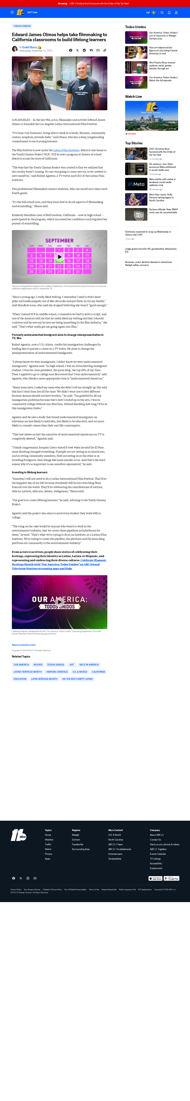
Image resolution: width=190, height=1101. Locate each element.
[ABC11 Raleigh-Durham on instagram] (28, 878)
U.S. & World (114, 835)
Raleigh (75, 835)
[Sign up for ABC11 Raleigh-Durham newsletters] (35, 878)
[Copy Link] (104, 50)
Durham (76, 840)
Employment (156, 868)
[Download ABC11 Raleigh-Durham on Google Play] (171, 878)
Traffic (48, 844)
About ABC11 (157, 835)
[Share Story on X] (77, 50)
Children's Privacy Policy (52, 889)
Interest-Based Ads (109, 889)
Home (48, 835)
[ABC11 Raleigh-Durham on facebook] (14, 878)
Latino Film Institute (66, 150)
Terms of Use (94, 889)
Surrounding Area (81, 849)
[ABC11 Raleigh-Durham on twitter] (21, 878)
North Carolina (115, 840)
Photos (48, 854)
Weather (49, 840)
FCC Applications (145, 889)
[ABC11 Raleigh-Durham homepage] (20, 12)
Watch (48, 849)
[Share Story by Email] (97, 50)
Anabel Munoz (29, 47)
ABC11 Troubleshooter (119, 849)
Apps (47, 859)
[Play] (151, 116)
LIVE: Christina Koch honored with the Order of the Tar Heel (93, 3)
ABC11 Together (158, 849)
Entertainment (115, 854)
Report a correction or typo (23, 644)
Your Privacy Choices (32, 889)
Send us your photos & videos (164, 844)
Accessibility (156, 863)
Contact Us (155, 840)
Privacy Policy (16, 889)
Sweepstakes (114, 859)
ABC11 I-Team (115, 844)
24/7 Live (32, 12)
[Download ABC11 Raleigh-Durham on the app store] (155, 878)
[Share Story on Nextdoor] (91, 50)
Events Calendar (158, 854)
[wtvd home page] (18, 835)
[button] (12, 12)
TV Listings (155, 859)
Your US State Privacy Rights (75, 889)
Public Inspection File (127, 889)
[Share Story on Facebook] (70, 50)
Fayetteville (77, 844)
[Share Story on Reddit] (84, 50)
